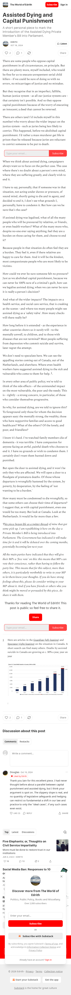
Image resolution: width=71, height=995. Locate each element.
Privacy (30, 971)
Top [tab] (6, 832)
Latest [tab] (15, 832)
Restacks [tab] (24, 741)
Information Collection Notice (41, 947)
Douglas (14, 772)
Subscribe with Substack (38, 936)
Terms (39, 971)
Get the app (51, 979)
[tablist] (17, 741)
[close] (61, 876)
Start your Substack (27, 979)
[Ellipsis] (66, 772)
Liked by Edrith (20, 776)
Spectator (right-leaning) (21, 644)
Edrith (14, 42)
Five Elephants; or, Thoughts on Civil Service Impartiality (24, 843)
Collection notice (53, 971)
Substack (19, 988)
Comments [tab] (10, 741)
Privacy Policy (35, 950)
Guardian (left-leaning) (46, 640)
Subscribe (52, 4)
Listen (63, 43)
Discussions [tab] (28, 832)
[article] (35, 851)
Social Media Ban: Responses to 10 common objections (27, 871)
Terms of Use (51, 943)
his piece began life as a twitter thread (26, 524)
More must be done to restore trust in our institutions (26, 851)
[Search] (65, 832)
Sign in (64, 4)
